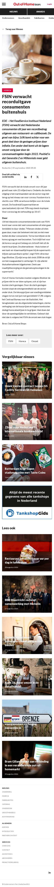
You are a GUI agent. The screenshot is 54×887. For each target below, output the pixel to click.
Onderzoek (7, 808)
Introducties (8, 831)
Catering (6, 804)
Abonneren (7, 858)
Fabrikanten (39, 18)
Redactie (6, 168)
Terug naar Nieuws (14, 29)
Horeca (7, 90)
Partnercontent (9, 835)
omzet (34, 341)
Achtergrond (8, 817)
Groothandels (24, 18)
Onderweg (7, 792)
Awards (40, 11)
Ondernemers (8, 18)
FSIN (10, 341)
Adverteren (7, 854)
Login (49, 4)
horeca (22, 341)
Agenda (5, 827)
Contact (6, 850)
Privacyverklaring (10, 862)
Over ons (6, 846)
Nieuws (14, 11)
